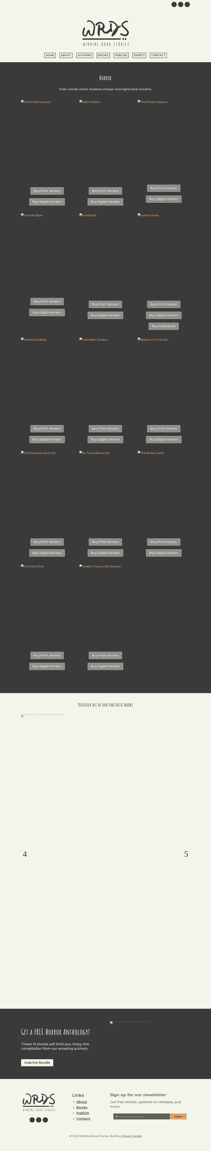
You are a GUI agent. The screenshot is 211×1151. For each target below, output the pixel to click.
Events (139, 55)
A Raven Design (131, 1136)
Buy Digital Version (47, 202)
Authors (84, 55)
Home (50, 55)
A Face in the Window (105, 721)
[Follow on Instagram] (180, 4)
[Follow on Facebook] (187, 4)
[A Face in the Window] (41, 714)
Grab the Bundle (37, 1062)
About (66, 55)
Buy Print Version (47, 191)
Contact (158, 55)
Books (103, 55)
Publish (121, 55)
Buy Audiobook (164, 326)
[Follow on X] (174, 4)
